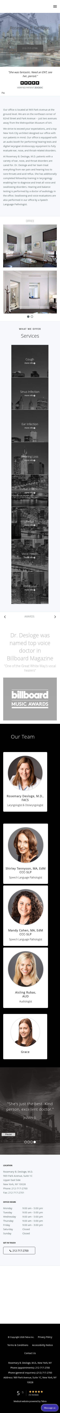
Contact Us (30, 1353)
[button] (55, 6)
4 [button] (35, 1142)
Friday (23, 1225)
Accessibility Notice (42, 1345)
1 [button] (25, 1142)
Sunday (16, 1233)
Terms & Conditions (17, 1345)
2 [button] (28, 1142)
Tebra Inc (29, 1337)
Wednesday (23, 1216)
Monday (23, 1208)
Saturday (16, 1229)
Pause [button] (3, 93)
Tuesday (23, 1212)
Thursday (23, 1220)
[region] (30, 1108)
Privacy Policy (45, 1337)
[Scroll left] (5, 616)
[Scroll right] (55, 616)
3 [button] (31, 1142)
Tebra (43, 1401)
